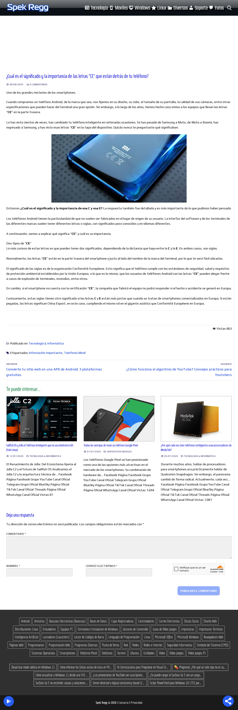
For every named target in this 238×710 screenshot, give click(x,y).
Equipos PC (66, 629)
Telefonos (107, 653)
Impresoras (187, 629)
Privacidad (136, 702)
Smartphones (67, 653)
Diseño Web (210, 621)
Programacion (36, 645)
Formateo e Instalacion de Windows (98, 629)
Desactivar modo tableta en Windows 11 (33, 667)
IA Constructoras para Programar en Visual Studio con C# (143, 667)
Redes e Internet (153, 645)
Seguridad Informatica (179, 645)
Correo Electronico (169, 621)
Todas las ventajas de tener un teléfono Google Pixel (110, 445)
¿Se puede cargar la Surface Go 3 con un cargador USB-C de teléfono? (176, 675)
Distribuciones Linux (26, 629)
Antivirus (39, 621)
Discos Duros (191, 621)
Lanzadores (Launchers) (56, 637)
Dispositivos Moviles (119, 451)
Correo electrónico (101, 565)
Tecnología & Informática (46, 343)
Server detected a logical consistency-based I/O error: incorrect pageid (119, 683)
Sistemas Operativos (43, 653)
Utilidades (149, 653)
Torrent (121, 653)
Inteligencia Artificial (26, 637)
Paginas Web (16, 645)
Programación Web (59, 645)
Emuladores (49, 629)
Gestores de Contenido (135, 629)
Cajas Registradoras (122, 621)
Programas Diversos (86, 645)
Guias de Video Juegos (165, 629)
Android (25, 621)
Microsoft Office (164, 637)
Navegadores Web (213, 637)
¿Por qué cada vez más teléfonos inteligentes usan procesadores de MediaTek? (196, 448)
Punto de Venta (110, 645)
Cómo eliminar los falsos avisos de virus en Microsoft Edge (86, 667)
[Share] (228, 701)
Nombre (13, 565)
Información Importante (45, 353)
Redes (135, 645)
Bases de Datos (98, 621)
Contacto (123, 702)
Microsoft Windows (188, 637)
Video (162, 653)
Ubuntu (134, 653)
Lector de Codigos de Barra (89, 637)
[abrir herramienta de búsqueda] (229, 8)
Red (126, 645)
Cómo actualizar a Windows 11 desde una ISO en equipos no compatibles (62, 675)
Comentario (16, 533)
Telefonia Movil (75, 353)
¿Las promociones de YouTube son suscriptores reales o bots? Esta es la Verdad (119, 675)
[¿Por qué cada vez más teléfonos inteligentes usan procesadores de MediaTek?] (196, 419)
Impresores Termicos (211, 629)
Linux (147, 637)
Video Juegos (177, 653)
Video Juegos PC (197, 653)
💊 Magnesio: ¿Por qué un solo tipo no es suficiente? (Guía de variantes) (200, 667)
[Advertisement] (119, 41)
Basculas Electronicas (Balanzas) (67, 621)
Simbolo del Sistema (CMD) (212, 645)
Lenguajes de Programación (124, 637)
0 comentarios (38, 84)
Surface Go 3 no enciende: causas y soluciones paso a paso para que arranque (62, 683)
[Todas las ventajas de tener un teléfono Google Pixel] (118, 419)
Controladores (146, 621)
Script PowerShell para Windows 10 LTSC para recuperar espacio (176, 683)
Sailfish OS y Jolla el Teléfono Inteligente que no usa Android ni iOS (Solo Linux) (39, 448)
